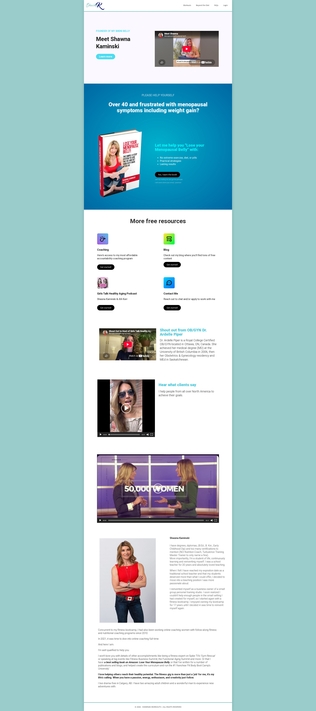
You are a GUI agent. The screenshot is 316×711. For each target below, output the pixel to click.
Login (225, 5)
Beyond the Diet (202, 5)
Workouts (187, 5)
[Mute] (148, 434)
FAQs (216, 5)
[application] (126, 408)
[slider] (124, 434)
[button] (126, 408)
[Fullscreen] (151, 434)
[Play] (100, 434)
